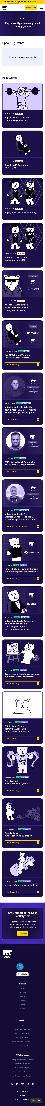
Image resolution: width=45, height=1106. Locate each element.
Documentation (22, 992)
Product (22, 997)
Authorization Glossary (22, 1033)
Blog (22, 1025)
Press (22, 1013)
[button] (41, 7)
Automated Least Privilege (22, 1076)
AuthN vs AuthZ (22, 1045)
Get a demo (22, 933)
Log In (23, 988)
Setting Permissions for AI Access (22, 1060)
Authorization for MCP (22, 1064)
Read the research (13, 3)
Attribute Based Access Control (22, 1041)
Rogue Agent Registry (22, 1029)
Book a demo (31, 8)
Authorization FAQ (22, 1037)
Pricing (22, 1005)
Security (22, 1009)
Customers (22, 1001)
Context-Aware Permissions (22, 1072)
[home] (4, 8)
